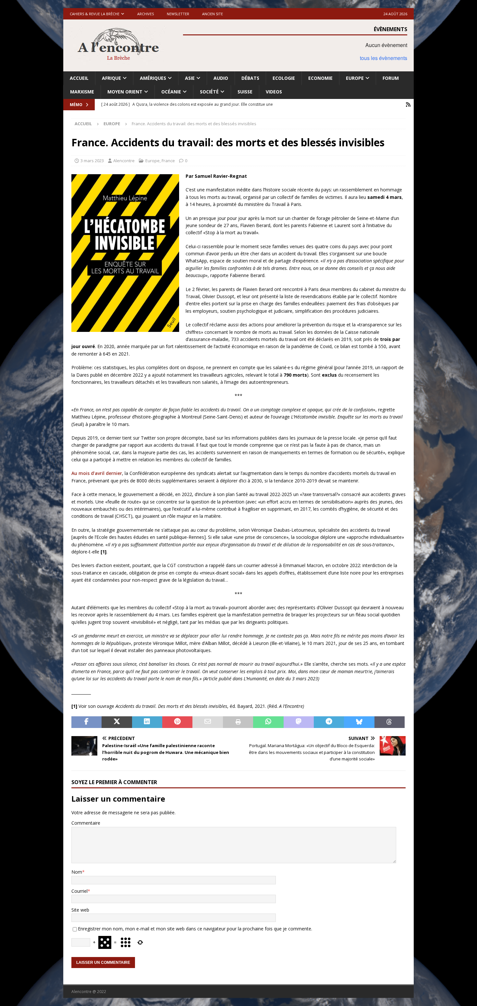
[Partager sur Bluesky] (359, 722)
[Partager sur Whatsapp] (268, 722)
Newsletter (178, 13)
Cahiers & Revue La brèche (94, 13)
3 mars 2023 (92, 161)
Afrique (111, 78)
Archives (145, 13)
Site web (80, 910)
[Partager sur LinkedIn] (147, 722)
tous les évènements (383, 58)
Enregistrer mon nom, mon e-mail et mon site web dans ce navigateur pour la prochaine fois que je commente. (195, 929)
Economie (320, 78)
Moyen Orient (124, 92)
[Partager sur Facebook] (86, 722)
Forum (391, 78)
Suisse (245, 92)
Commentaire (85, 823)
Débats (250, 78)
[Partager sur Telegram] (329, 722)
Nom (76, 872)
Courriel (79, 891)
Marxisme (82, 92)
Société (209, 92)
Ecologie (284, 78)
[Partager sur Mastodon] (299, 722)
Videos (274, 92)
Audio (221, 78)
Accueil (79, 78)
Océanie (171, 92)
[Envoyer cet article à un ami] (207, 722)
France (168, 161)
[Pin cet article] (177, 722)
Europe (355, 78)
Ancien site (212, 13)
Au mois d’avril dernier (96, 473)
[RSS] (408, 104)
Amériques (153, 78)
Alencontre (124, 161)
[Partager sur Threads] (389, 722)
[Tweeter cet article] (117, 722)
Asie (190, 78)
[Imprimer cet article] (238, 722)
